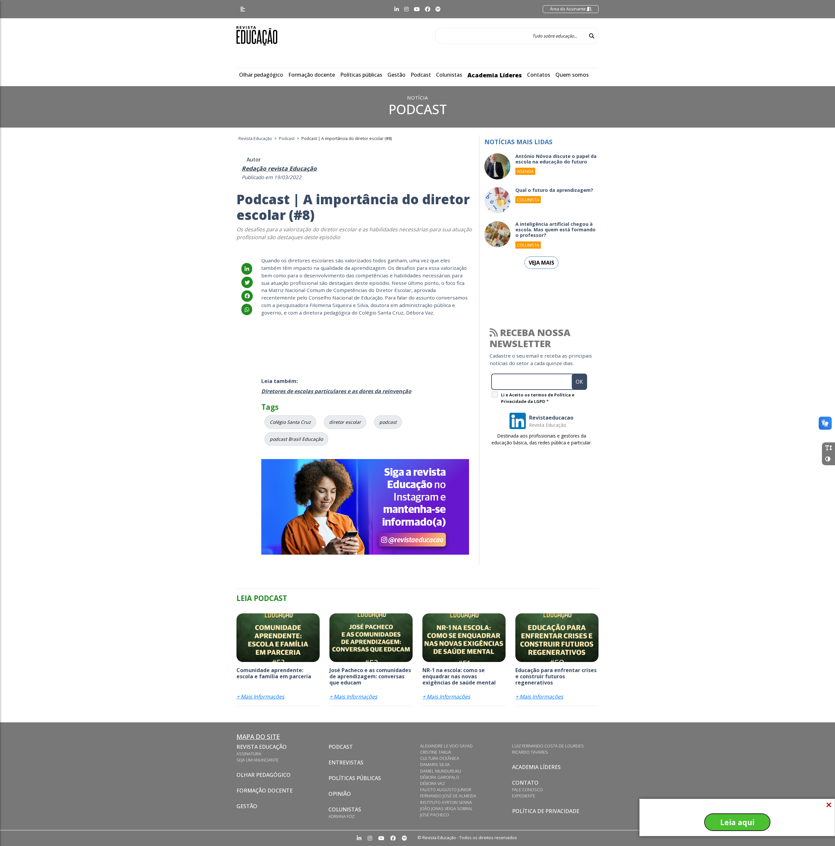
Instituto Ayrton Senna (446, 802)
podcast (388, 422)
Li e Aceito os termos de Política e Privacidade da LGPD (537, 398)
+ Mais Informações (260, 696)
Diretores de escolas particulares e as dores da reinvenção (336, 391)
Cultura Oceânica (439, 758)
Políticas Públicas (354, 778)
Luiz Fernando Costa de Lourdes (548, 746)
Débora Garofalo (439, 777)
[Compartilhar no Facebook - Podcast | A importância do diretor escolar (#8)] (247, 296)
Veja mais (541, 262)
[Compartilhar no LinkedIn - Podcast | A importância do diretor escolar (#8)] (246, 268)
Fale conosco (527, 789)
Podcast (421, 74)
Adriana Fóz (341, 816)
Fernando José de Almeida (448, 796)
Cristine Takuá (435, 752)
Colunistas (449, 74)
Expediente (523, 796)
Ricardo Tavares (530, 752)
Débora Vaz (432, 783)
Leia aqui (737, 822)
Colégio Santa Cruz (290, 422)
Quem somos (572, 74)
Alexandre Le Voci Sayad (446, 746)
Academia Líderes (494, 75)
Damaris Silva (435, 764)
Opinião (339, 793)
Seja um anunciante (257, 760)
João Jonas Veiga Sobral (446, 808)
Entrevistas (345, 762)
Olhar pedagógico (261, 74)
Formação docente (311, 74)
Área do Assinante (568, 9)
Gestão (396, 74)
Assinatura (248, 754)
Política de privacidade (545, 811)
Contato (525, 782)
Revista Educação (261, 746)
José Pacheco (434, 815)
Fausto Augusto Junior (445, 789)
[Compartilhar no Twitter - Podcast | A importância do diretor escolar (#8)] (247, 282)
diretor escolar (345, 422)
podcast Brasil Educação (296, 439)
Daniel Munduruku (440, 771)
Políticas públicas (361, 74)
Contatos (538, 74)
